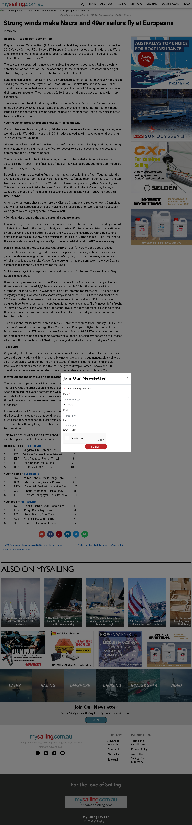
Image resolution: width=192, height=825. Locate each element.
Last (65, 420)
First (65, 410)
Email (66, 394)
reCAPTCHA (69, 429)
